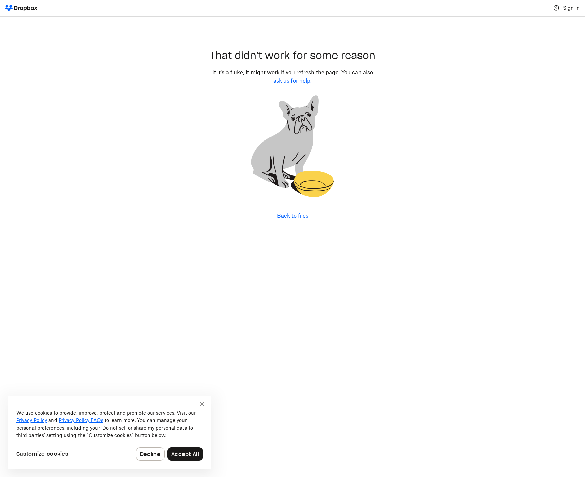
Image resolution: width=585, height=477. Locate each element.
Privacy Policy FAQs (81, 420)
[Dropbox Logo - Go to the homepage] (21, 8)
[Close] (201, 403)
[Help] (556, 8)
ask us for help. (292, 80)
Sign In (571, 8)
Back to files (292, 215)
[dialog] (109, 432)
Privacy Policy (31, 420)
